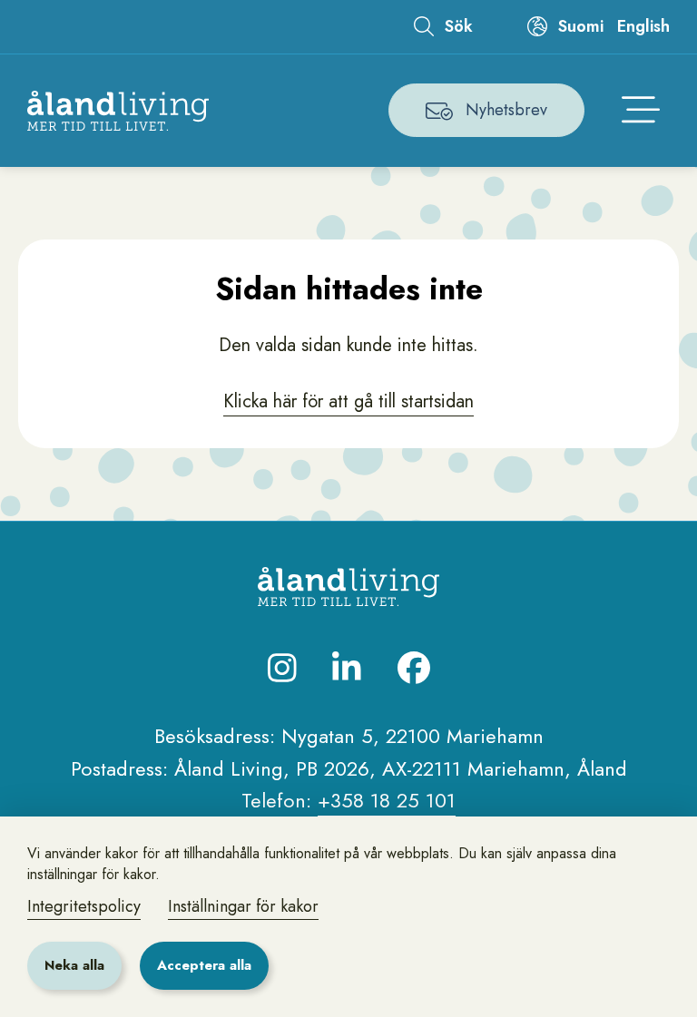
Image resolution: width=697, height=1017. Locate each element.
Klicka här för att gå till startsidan (348, 401)
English (643, 26)
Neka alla (74, 965)
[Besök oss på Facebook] (414, 667)
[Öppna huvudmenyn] (641, 111)
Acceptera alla (204, 965)
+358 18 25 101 (387, 800)
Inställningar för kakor (243, 906)
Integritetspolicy (84, 906)
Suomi (581, 26)
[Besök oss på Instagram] (282, 667)
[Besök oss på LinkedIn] (346, 667)
